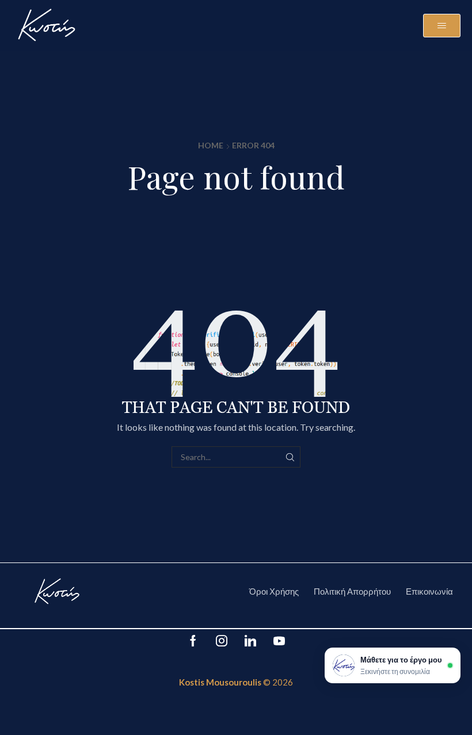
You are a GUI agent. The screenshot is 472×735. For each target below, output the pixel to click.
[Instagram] (221, 640)
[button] (441, 25)
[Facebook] (193, 640)
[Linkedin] (250, 640)
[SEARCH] (289, 457)
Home (210, 145)
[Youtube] (279, 640)
